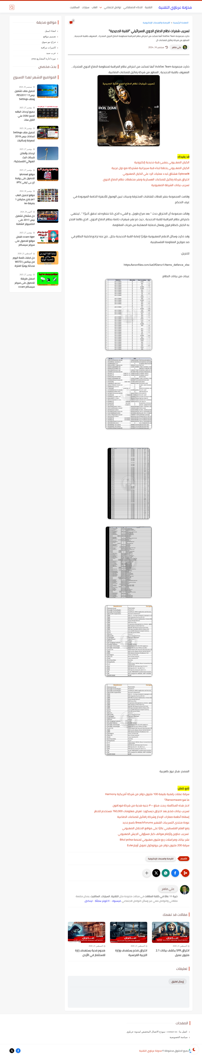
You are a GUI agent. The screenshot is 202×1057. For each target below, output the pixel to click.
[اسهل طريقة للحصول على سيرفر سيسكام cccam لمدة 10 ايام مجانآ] (47, 279)
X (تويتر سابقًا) (102, 900)
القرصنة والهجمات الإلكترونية (156, 23)
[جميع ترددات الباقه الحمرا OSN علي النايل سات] (47, 112)
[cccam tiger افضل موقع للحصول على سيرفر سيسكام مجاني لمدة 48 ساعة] (47, 237)
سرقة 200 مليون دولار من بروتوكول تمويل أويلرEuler (158, 845)
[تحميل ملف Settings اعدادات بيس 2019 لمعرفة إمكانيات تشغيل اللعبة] (47, 132)
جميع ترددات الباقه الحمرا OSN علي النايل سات (25, 116)
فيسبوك (116, 900)
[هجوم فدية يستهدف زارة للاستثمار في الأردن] (86, 932)
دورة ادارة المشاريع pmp (44, 58)
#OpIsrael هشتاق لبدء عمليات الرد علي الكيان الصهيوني (156, 173)
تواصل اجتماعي (112, 7)
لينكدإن (89, 900)
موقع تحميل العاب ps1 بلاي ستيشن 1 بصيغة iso (25, 199)
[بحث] (11, 7)
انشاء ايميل (50, 31)
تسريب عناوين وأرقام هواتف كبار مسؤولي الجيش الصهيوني (153, 833)
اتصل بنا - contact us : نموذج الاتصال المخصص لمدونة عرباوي (157, 1031)
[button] (175, 873)
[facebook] (18, 1050)
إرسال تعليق (178, 981)
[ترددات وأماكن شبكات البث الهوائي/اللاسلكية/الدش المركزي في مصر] (47, 153)
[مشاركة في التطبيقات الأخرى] (147, 873)
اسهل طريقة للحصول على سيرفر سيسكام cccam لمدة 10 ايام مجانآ (25, 283)
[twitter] (11, 1050)
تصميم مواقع (49, 36)
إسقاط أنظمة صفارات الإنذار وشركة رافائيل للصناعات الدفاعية (153, 816)
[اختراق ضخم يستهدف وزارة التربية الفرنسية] (128, 932)
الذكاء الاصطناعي (133, 7)
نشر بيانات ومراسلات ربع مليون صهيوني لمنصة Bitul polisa (154, 839)
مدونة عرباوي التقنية (175, 7)
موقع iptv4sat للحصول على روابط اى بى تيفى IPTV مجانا (25, 178)
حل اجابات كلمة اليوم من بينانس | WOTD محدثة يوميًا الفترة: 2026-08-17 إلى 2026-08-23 (24, 262)
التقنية (148, 7)
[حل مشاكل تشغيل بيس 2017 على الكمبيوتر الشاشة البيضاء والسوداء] (47, 216)
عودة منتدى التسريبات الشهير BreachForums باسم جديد (155, 822)
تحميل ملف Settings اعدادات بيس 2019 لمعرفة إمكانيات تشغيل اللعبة (24, 136)
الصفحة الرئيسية (180, 23)
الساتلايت (75, 7)
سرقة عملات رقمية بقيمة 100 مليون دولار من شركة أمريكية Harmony (147, 794)
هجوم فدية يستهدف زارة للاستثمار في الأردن (90, 952)
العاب (94, 7)
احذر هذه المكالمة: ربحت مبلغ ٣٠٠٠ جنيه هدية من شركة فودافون (151, 805)
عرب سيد (51, 53)
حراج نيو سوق (49, 42)
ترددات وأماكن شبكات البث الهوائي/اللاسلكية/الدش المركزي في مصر (24, 157)
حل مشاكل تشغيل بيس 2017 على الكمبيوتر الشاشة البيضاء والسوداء (25, 220)
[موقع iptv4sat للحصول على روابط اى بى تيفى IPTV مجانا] (47, 174)
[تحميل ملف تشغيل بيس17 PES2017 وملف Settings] (47, 91)
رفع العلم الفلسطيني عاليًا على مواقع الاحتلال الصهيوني (155, 828)
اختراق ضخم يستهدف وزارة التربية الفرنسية (131, 952)
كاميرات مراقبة (48, 47)
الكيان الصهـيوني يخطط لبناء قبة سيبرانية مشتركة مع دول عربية (150, 168)
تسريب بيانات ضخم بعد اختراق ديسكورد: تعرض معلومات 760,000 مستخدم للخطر (141, 811)
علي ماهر (176, 47)
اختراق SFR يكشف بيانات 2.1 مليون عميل (172, 952)
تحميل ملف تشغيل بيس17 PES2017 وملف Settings (25, 95)
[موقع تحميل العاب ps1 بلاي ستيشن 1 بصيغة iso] (47, 195)
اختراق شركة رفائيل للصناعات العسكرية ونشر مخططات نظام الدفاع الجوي (146, 179)
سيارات (85, 7)
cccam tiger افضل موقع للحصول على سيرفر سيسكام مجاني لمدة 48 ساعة (25, 241)
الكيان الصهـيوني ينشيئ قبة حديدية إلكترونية (161, 162)
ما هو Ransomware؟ (176, 799)
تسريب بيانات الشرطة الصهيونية (170, 185)
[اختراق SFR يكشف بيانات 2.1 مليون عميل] (170, 932)
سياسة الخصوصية (179, 1037)
